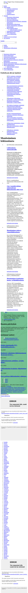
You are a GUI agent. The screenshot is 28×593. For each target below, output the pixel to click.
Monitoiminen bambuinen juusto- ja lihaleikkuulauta (15, 279)
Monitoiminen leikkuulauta (13, 24)
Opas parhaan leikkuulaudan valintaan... (14, 376)
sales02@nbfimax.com (9, 319)
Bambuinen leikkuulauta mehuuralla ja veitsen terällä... (14, 101)
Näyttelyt (9, 13)
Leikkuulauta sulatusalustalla (12, 148)
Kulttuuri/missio (11, 14)
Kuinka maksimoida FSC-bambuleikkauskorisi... (9, 346)
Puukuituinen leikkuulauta (13, 31)
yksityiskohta (15, 177)
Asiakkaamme (10, 11)
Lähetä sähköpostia (5, 396)
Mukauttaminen (11, 10)
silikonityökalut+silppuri (16, 30)
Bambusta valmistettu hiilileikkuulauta (12, 133)
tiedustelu (9, 177)
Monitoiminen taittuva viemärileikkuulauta (14, 231)
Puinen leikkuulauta (12, 18)
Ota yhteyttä (7, 38)
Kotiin (5, 6)
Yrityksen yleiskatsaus (12, 8)
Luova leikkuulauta (11, 34)
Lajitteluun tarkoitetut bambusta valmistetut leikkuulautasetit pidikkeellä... (14, 109)
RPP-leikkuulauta (11, 32)
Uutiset (5, 35)
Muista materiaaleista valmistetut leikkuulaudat (15, 64)
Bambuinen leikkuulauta (13, 17)
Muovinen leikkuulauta (12, 20)
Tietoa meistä (7, 7)
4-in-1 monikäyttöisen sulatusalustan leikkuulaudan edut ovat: (15, 187)
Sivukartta (8, 386)
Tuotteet (6, 15)
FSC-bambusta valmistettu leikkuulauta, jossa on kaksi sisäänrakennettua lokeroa (13, 82)
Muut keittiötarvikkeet (12, 28)
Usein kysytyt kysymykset (10, 37)
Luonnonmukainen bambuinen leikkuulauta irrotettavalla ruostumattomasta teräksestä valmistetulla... (14, 93)
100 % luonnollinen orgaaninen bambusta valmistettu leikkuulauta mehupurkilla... (15, 119)
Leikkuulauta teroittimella (7, 387)
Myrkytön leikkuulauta (6, 391)
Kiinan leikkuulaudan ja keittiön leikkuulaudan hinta (13, 388)
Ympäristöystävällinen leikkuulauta (15, 390)
